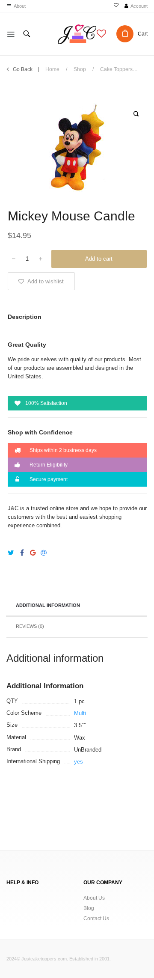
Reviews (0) (30, 626)
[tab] (76, 606)
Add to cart (99, 259)
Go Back (23, 69)
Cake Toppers (116, 69)
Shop (80, 69)
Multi (80, 713)
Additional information (48, 605)
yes (78, 761)
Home (52, 69)
